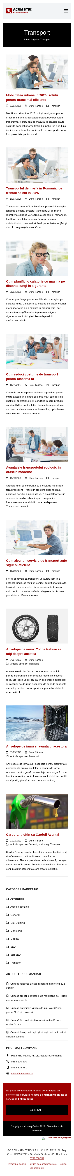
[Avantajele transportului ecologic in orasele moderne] (37, 443)
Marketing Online (30, 1126)
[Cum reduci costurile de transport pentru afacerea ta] (37, 350)
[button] (66, 10)
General (33, 844)
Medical (14, 938)
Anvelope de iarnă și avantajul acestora (36, 746)
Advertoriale (17, 898)
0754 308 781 (37, 1158)
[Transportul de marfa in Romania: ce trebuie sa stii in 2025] (37, 164)
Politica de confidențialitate (43, 1164)
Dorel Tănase (36, 106)
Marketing (43, 844)
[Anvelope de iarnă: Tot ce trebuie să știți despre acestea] (37, 625)
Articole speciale (18, 663)
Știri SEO (15, 954)
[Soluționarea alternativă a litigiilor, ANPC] (56, 1137)
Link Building (17, 922)
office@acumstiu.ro (22, 1073)
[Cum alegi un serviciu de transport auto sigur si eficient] (37, 537)
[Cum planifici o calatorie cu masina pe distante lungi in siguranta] (37, 257)
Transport (55, 106)
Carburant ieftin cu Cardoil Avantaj (32, 834)
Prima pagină (31, 39)
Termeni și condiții (17, 1164)
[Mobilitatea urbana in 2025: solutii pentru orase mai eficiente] (37, 71)
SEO (13, 946)
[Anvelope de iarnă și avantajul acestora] (37, 722)
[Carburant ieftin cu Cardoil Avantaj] (37, 811)
